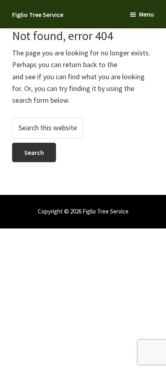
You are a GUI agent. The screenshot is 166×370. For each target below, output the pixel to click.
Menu (146, 14)
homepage (135, 64)
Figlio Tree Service (37, 15)
